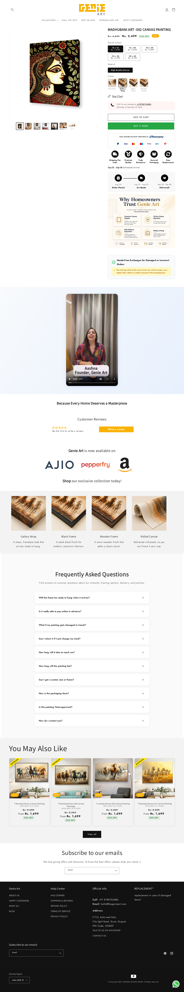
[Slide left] (12, 126)
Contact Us (99, 935)
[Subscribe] (115, 870)
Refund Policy (59, 906)
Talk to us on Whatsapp (107, 930)
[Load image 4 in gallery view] (45, 126)
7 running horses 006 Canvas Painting (113, 803)
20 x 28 (149, 49)
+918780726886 (144, 104)
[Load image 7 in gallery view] (71, 126)
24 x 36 (115, 57)
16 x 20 (132, 49)
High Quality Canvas (120, 70)
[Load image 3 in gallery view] (37, 126)
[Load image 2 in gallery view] (28, 126)
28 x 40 (132, 57)
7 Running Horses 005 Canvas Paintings (71, 805)
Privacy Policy (59, 916)
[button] (12, 9)
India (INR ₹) (18, 980)
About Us (14, 895)
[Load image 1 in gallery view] (19, 126)
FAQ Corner (57, 895)
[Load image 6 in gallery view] (63, 126)
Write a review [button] (116, 429)
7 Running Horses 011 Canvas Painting (155, 803)
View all (92, 834)
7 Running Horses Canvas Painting (29, 803)
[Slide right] (97, 126)
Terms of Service (60, 911)
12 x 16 (115, 49)
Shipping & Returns (62, 900)
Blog (12, 911)
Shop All (14, 906)
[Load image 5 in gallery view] (54, 126)
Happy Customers (19, 900)
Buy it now (141, 125)
